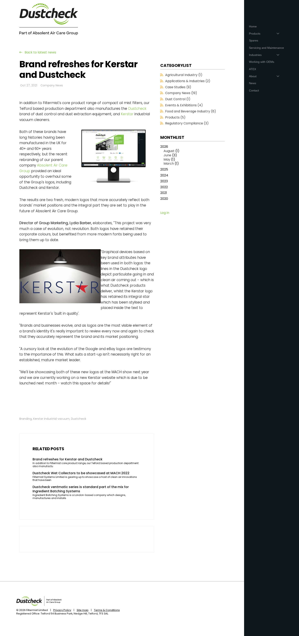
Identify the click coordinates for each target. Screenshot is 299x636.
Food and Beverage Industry (190, 111)
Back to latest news (40, 52)
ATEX (252, 69)
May (167, 159)
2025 (164, 169)
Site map (82, 610)
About (252, 76)
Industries (255, 55)
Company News (51, 85)
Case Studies (178, 87)
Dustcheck (137, 108)
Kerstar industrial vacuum (51, 419)
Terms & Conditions (107, 610)
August (169, 151)
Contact (254, 90)
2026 (169, 155)
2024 (164, 175)
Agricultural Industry (183, 75)
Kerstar (127, 114)
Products (175, 117)
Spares (253, 40)
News (252, 83)
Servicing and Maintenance (266, 47)
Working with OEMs (261, 61)
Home (253, 26)
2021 (163, 193)
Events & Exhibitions (184, 105)
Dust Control (177, 99)
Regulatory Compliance (187, 123)
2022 (164, 187)
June (167, 155)
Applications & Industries (187, 81)
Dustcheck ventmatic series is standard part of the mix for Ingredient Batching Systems (81, 489)
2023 (164, 181)
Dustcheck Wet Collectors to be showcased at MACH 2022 (81, 473)
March (169, 163)
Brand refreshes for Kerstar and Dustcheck (68, 459)
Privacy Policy (62, 610)
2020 (164, 199)
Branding (25, 419)
